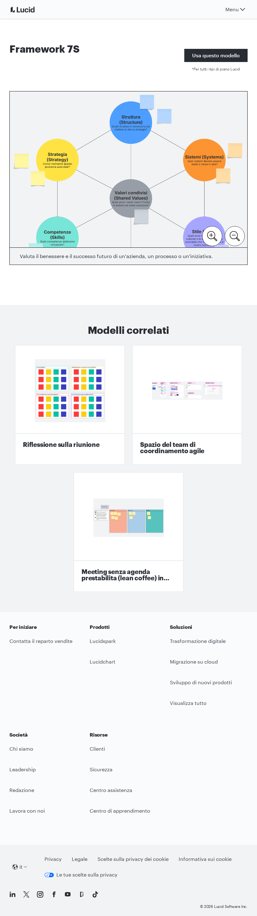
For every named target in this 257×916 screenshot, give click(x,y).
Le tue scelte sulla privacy (87, 874)
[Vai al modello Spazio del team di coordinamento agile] (187, 404)
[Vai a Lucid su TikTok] (95, 894)
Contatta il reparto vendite (40, 641)
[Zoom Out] (235, 235)
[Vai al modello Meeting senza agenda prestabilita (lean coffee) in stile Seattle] (128, 532)
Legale (79, 859)
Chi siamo (21, 749)
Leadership (22, 769)
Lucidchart (102, 662)
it (21, 867)
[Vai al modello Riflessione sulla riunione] (69, 404)
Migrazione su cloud (194, 662)
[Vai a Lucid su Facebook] (54, 894)
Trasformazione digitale (198, 641)
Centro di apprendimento (120, 811)
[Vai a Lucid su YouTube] (68, 894)
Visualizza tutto (188, 703)
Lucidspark (103, 641)
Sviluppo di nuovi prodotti (201, 682)
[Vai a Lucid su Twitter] (26, 894)
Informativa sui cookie (205, 859)
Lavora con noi (27, 811)
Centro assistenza (111, 790)
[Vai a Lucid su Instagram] (40, 894)
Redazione (21, 790)
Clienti (97, 749)
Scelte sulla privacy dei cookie (133, 859)
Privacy (53, 859)
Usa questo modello (216, 55)
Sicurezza (101, 769)
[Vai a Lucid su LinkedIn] (12, 894)
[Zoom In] (212, 235)
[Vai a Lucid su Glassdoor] (81, 894)
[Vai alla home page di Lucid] (30, 9)
